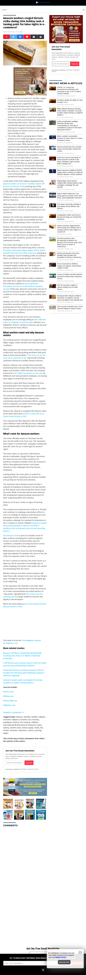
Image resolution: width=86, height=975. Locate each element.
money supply (27, 728)
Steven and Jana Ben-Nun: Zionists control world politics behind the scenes (69, 149)
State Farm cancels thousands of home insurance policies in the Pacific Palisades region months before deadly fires (68, 161)
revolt (36, 728)
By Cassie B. (68, 311)
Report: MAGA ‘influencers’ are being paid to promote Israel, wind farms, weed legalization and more (69, 196)
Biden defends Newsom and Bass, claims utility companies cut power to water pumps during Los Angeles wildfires (70, 112)
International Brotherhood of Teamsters (20, 725)
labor (40, 725)
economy (35, 720)
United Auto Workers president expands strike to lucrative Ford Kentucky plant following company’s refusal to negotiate (23, 673)
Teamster (13, 730)
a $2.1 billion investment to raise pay (28, 373)
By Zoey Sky (68, 234)
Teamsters (22, 730)
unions (31, 730)
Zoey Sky (19, 32)
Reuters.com (8, 692)
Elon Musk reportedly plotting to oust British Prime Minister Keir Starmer (69, 206)
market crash (15, 728)
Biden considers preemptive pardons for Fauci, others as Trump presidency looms (69, 138)
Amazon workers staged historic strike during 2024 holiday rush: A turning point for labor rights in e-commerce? (69, 229)
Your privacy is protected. (12, 769)
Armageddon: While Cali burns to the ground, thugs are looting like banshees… (69, 217)
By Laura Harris (69, 117)
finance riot (18, 722)
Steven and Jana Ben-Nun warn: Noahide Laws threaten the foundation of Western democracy (69, 255)
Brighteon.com (9, 705)
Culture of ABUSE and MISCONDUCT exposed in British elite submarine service (70, 277)
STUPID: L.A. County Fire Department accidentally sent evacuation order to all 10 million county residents (69, 90)
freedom (27, 722)
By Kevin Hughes (69, 153)
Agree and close (64, 962)
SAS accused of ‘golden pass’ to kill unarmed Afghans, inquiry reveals (70, 308)
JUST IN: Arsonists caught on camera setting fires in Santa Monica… (67, 287)
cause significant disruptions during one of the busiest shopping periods (22, 286)
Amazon (19, 717)
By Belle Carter (69, 249)
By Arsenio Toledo (70, 96)
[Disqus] (25, 857)
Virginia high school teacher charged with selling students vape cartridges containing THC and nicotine (69, 184)
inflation (34, 722)
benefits (27, 717)
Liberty (6, 728)
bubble (34, 717)
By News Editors (69, 104)
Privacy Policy (60, 957)
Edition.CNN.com (10, 701)
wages (5, 733)
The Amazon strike (11, 535)
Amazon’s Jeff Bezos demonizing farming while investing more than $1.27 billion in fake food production (22, 656)
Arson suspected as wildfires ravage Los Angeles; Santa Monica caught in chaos (69, 266)
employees (7, 722)
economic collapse (10, 720)
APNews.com (8, 696)
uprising (37, 730)
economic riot (25, 720)
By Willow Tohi (69, 142)
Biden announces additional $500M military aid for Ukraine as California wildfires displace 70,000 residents (70, 172)
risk (41, 728)
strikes (6, 730)
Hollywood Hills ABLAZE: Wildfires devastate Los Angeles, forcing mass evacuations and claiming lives (70, 298)
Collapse (41, 717)
